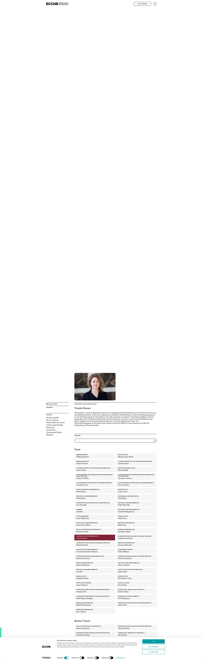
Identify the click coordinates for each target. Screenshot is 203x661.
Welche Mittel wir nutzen (55, 422)
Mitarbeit (49, 435)
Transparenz (51, 430)
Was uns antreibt (52, 417)
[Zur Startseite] (57, 4)
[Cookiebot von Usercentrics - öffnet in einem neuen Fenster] (46, 658)
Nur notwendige (153, 652)
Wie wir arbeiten (52, 420)
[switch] (82, 658)
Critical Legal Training (54, 425)
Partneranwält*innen (54, 432)
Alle (153, 641)
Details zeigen (120, 658)
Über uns (49, 414)
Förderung (50, 427)
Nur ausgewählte (153, 646)
